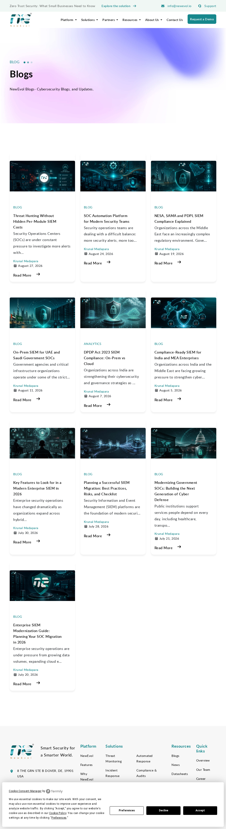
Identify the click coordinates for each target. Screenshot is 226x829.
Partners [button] (109, 20)
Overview (203, 760)
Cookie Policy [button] (57, 813)
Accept (200, 810)
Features (86, 765)
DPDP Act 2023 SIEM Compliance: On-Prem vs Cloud (104, 358)
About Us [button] (152, 20)
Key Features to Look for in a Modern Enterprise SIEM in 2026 (37, 488)
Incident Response (112, 773)
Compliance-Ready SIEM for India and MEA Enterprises (178, 355)
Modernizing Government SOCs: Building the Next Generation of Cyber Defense (175, 491)
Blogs (175, 756)
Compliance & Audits (146, 773)
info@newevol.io (179, 6)
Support (209, 6)
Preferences (127, 810)
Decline (163, 810)
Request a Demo (202, 19)
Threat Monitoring (113, 758)
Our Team (203, 769)
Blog (17, 207)
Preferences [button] (59, 817)
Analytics (93, 344)
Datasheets (179, 774)
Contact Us (175, 20)
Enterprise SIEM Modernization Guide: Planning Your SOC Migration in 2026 (37, 634)
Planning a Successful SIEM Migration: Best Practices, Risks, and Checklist (107, 488)
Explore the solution (116, 6)
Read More (22, 275)
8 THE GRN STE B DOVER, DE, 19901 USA (45, 773)
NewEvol (86, 756)
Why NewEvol (86, 776)
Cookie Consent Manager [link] (25, 791)
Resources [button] (130, 20)
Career (201, 779)
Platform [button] (67, 20)
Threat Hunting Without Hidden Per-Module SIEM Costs (34, 221)
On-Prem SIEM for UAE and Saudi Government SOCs (36, 355)
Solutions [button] (88, 20)
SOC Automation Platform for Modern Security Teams (107, 218)
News (175, 765)
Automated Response (144, 758)
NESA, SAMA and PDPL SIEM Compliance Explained (178, 218)
